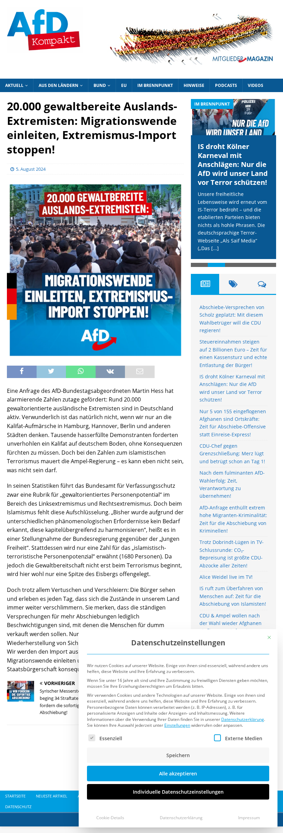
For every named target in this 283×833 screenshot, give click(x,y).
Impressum (249, 818)
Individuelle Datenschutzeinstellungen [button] (178, 792)
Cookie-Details (110, 818)
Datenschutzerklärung (242, 719)
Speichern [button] (178, 755)
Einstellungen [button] (177, 725)
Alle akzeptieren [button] (178, 773)
